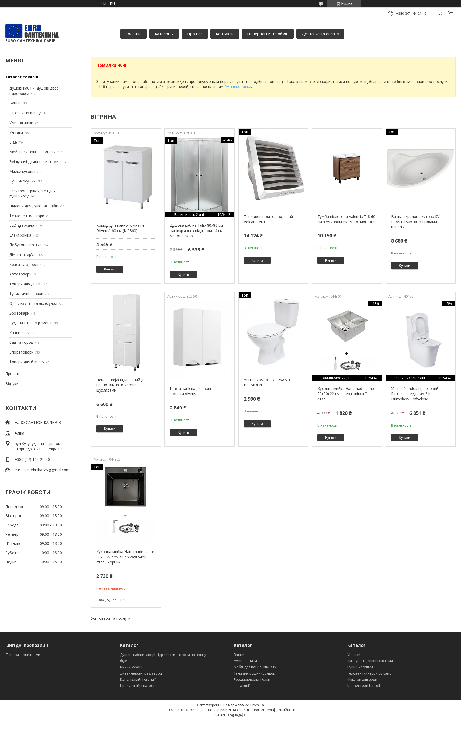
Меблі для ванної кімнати (32, 151)
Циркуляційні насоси (137, 685)
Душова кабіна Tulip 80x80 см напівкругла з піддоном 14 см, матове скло (197, 230)
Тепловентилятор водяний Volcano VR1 (268, 219)
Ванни (15, 102)
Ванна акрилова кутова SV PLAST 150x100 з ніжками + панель (415, 221)
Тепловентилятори (26, 215)
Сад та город (21, 342)
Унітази (16, 132)
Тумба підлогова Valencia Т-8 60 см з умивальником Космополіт (346, 219)
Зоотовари (19, 313)
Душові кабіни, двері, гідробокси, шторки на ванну (163, 654)
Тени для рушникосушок (254, 673)
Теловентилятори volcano (369, 673)
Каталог (162, 33)
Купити (109, 269)
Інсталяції (242, 685)
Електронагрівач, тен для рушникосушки (32, 193)
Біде (13, 142)
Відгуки (11, 383)
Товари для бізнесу (26, 361)
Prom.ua (257, 705)
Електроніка (20, 235)
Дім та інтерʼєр (22, 254)
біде (123, 660)
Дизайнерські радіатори (141, 673)
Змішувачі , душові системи (33, 161)
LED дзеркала (21, 225)
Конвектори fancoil (363, 685)
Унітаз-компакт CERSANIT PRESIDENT (267, 382)
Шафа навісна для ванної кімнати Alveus (193, 391)
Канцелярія (19, 332)
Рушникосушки (22, 181)
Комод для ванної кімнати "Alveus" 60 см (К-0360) (120, 228)
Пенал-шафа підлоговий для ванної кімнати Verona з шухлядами (122, 385)
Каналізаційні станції (138, 679)
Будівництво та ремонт (30, 322)
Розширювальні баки (252, 679)
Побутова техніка (25, 244)
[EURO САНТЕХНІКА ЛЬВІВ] (32, 31)
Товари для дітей (25, 283)
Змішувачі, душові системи (370, 660)
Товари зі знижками (23, 654)
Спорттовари (21, 352)
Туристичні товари (26, 293)
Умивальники (21, 122)
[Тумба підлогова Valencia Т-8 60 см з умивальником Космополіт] (347, 169)
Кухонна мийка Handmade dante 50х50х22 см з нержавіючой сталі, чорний (125, 557)
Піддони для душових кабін (33, 205)
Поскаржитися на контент (228, 710)
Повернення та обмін (267, 33)
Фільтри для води (362, 679)
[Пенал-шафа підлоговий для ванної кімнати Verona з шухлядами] (126, 332)
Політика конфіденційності (274, 710)
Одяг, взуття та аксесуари (33, 303)
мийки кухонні (132, 666)
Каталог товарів (21, 76)
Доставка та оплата (320, 33)
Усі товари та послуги (110, 618)
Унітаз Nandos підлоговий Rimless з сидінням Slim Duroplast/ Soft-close (414, 393)
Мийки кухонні (22, 171)
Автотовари (20, 274)
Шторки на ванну (25, 112)
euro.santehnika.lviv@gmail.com (42, 469)
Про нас (194, 33)
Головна (133, 33)
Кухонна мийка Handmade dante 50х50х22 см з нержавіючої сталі (346, 393)
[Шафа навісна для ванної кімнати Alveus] (199, 341)
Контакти (225, 33)
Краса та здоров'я (25, 264)
